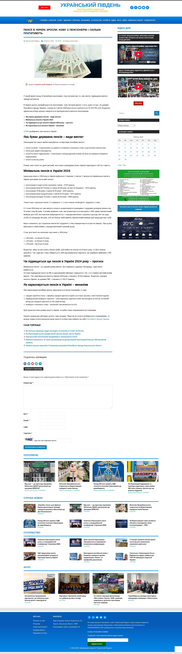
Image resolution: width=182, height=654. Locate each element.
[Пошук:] (136, 113)
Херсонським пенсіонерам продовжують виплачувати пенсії (51, 337)
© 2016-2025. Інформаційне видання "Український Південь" (91, 648)
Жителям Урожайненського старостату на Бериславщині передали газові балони (70, 486)
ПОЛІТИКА (76, 20)
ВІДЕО (113, 20)
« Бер (119, 165)
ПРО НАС (138, 103)
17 (131, 152)
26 (143, 156)
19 (143, 152)
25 (137, 156)
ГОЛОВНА (44, 20)
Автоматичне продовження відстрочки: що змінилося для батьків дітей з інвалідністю (36, 598)
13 (148, 148)
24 (131, 156)
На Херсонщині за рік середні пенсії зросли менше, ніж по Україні (53, 334)
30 (125, 159)
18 (137, 152)
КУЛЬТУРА (52, 20)
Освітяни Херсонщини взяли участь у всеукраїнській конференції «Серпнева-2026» (95, 523)
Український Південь (90, 5)
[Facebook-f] (132, 7)
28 (155, 156)
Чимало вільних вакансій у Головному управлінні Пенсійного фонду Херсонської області (63, 345)
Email (26, 420)
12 (142, 148)
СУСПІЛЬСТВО (96, 20)
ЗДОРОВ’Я (67, 20)
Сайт (26, 427)
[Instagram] (135, 7)
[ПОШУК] (156, 113)
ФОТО (119, 20)
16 (125, 152)
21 (154, 152)
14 (155, 148)
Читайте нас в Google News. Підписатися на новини (138, 208)
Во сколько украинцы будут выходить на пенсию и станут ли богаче (55, 331)
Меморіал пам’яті (135, 20)
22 (119, 156)
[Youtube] (139, 7)
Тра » (124, 165)
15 (119, 152)
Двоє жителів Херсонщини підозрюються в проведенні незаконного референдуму (95, 542)
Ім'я (26, 414)
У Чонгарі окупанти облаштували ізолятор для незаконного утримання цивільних (142, 542)
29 (119, 159)
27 (149, 156)
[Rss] (147, 7)
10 (131, 148)
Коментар (28, 383)
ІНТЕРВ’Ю (106, 20)
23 (125, 156)
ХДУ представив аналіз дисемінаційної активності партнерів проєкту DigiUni (48, 555)
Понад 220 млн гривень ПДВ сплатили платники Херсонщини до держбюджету (107, 486)
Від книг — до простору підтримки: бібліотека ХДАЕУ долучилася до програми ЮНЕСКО (38, 486)
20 (149, 152)
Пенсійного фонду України (98, 319)
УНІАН (26, 131)
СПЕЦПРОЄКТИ (149, 20)
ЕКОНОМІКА (85, 20)
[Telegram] (143, 7)
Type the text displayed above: (45, 441)
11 (136, 148)
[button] (25, 363)
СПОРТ (59, 20)
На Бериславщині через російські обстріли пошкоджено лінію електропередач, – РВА (143, 523)
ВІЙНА (125, 20)
